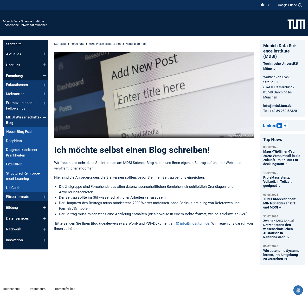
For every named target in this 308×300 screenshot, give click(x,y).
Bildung (12, 207)
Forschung (14, 76)
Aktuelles (13, 54)
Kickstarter (15, 94)
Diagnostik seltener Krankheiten (21, 152)
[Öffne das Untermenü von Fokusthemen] (44, 85)
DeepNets (14, 141)
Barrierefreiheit (65, 289)
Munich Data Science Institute (23, 21)
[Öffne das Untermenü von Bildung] (44, 207)
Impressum (37, 289)
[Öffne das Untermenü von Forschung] (44, 75)
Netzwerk (13, 229)
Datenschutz (11, 289)
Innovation (14, 240)
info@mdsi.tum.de (194, 223)
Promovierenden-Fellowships (19, 106)
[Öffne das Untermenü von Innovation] (44, 240)
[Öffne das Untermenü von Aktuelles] (44, 54)
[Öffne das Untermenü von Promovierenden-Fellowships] (44, 103)
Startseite (14, 44)
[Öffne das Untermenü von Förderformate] (44, 197)
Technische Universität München (25, 25)
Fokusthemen (17, 85)
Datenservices (17, 218)
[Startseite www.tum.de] (296, 24)
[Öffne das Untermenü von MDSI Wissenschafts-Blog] (44, 117)
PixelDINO (14, 164)
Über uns (13, 65)
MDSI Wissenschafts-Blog (23, 120)
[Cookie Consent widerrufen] (298, 290)
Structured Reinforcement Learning (23, 176)
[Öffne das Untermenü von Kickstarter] (44, 94)
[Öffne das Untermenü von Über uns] (44, 65)
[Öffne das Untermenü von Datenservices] (44, 218)
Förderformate (17, 197)
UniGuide (13, 188)
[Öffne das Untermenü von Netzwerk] (44, 229)
